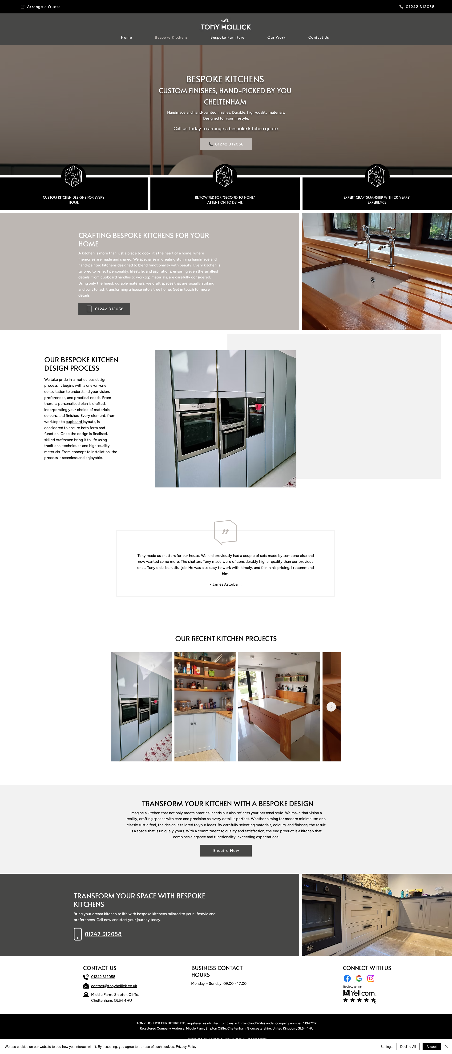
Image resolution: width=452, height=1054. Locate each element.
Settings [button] (386, 1046)
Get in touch (183, 289)
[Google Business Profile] (359, 978)
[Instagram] (370, 978)
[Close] (446, 1046)
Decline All (408, 1046)
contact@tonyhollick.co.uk (114, 986)
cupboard (74, 421)
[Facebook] (347, 978)
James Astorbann (227, 584)
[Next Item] (331, 707)
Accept (432, 1046)
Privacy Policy (186, 1046)
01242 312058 (103, 976)
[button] (40, 6)
